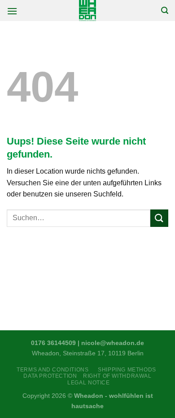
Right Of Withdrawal (117, 376)
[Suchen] (164, 10)
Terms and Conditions (54, 370)
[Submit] (159, 218)
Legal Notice (88, 383)
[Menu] (12, 11)
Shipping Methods (127, 370)
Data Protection (50, 376)
